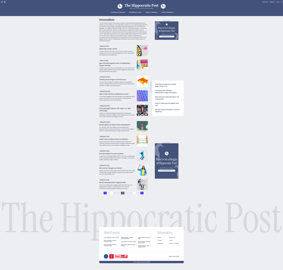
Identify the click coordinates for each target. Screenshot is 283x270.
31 (118, 193)
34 (131, 193)
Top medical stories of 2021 (128, 241)
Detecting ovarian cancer (108, 49)
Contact (159, 240)
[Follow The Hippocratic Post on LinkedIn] (5, 2)
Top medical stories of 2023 (144, 238)
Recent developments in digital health (112, 182)
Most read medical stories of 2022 (128, 245)
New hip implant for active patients (111, 154)
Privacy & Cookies (174, 243)
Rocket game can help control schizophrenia (114, 125)
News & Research (167, 12)
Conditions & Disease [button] (118, 12)
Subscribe (265, 2)
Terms (171, 240)
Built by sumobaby (174, 256)
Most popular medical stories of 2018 (110, 241)
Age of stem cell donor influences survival (113, 94)
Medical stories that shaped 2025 (143, 246)
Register (272, 2)
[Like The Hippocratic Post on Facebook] (2, 2)
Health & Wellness (151, 12)
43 (138, 193)
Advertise (160, 243)
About (159, 237)
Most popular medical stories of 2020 (127, 238)
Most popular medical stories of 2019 (110, 245)
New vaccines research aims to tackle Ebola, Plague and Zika (114, 64)
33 (126, 193)
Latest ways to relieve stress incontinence (113, 139)
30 (115, 193)
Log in (277, 2)
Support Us (172, 237)
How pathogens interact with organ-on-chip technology (115, 109)
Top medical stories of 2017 (111, 237)
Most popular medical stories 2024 (144, 242)
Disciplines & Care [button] (135, 12)
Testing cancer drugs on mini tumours (112, 80)
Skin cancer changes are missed (110, 168)
